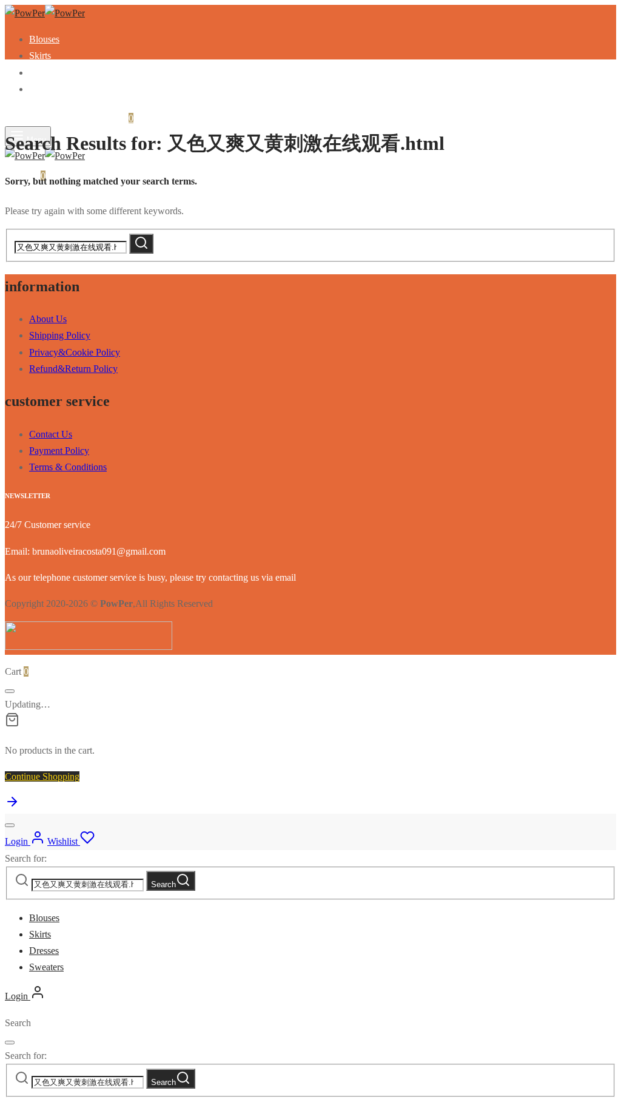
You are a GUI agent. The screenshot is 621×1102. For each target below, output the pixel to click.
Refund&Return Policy (73, 368)
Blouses (44, 39)
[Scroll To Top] (12, 805)
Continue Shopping (42, 776)
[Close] (10, 691)
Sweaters (46, 89)
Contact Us (50, 434)
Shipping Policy (59, 335)
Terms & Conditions (68, 467)
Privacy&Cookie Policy (74, 352)
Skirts (40, 55)
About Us (48, 319)
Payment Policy (59, 450)
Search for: (26, 858)
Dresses (44, 72)
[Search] (141, 244)
